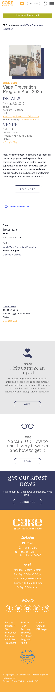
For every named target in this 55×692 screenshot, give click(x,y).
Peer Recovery (25, 627)
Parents (9, 622)
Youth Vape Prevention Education (21, 116)
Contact (40, 626)
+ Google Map (10, 142)
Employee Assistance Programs (26, 636)
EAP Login (33, 3)
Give (27, 404)
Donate (40, 622)
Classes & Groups (30, 119)
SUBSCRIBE (27, 502)
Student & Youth (10, 627)
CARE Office (9, 306)
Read (27, 461)
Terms (14, 681)
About (24, 643)
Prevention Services (10, 634)
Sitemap (6, 681)
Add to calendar (17, 206)
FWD (37, 681)
